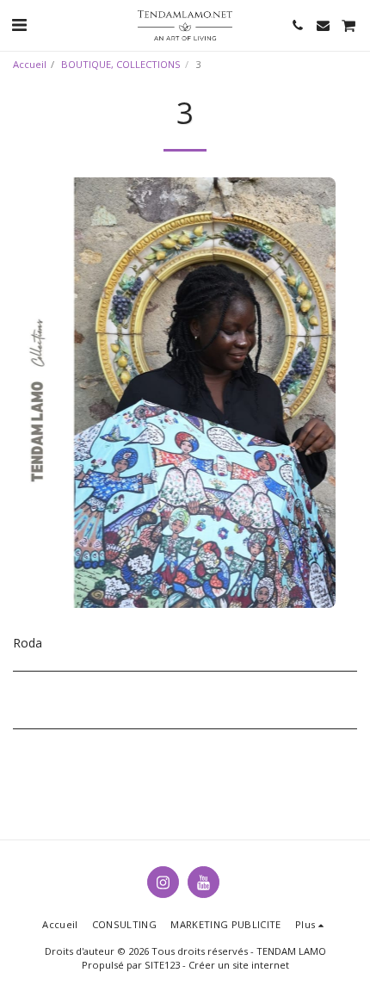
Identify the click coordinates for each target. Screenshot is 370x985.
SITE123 (162, 964)
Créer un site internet (238, 964)
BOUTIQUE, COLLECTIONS (121, 64)
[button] (19, 24)
